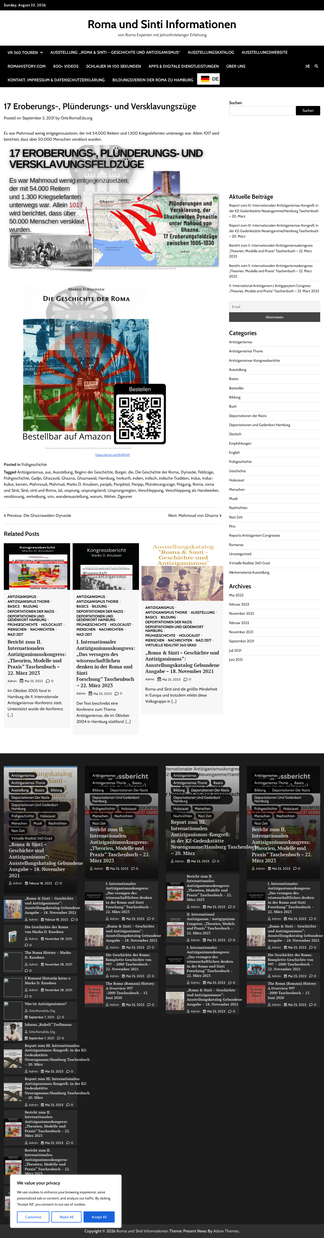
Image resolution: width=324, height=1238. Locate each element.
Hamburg (106, 478)
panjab (106, 484)
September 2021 (241, 641)
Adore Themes (226, 1231)
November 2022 (241, 613)
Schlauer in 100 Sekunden (113, 66)
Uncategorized (240, 553)
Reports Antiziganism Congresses (254, 535)
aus (48, 472)
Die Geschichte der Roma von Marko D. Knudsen (46, 929)
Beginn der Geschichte (94, 472)
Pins (232, 526)
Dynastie (188, 472)
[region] (66, 1201)
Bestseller (236, 388)
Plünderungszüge (160, 484)
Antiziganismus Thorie (29, 601)
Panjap (137, 484)
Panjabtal (122, 484)
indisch (151, 478)
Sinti (24, 490)
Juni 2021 (236, 659)
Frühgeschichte (34, 464)
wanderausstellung (72, 496)
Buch (233, 406)
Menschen (17, 629)
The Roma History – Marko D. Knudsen (48, 955)
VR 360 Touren (23, 52)
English (234, 452)
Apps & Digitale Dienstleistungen (184, 66)
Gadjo (36, 478)
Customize (33, 1217)
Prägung (184, 484)
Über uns (235, 66)
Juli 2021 (235, 650)
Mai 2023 (236, 595)
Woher (109, 496)
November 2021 (241, 632)
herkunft (123, 478)
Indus (195, 478)
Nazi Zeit (15, 634)
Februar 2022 (239, 622)
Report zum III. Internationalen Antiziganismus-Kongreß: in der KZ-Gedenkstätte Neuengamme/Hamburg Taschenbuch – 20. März (274, 211)
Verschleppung (150, 490)
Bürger (120, 472)
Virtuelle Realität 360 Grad (170, 645)
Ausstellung (63, 472)
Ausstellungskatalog (211, 52)
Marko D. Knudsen (82, 484)
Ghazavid (51, 478)
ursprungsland (93, 490)
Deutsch (235, 434)
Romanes (236, 544)
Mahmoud (38, 484)
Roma (198, 484)
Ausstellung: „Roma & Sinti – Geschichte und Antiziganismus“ (115, 52)
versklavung (14, 496)
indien (138, 478)
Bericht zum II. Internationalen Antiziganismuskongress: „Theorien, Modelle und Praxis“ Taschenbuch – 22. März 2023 (37, 657)
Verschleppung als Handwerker (191, 490)
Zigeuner (124, 496)
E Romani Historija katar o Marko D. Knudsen (47, 980)
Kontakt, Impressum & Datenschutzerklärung (56, 80)
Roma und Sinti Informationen (162, 24)
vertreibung (35, 496)
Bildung (30, 606)
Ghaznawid (86, 478)
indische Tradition (174, 478)
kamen (21, 484)
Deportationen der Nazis (31, 611)
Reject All (66, 1217)
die (130, 472)
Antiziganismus (30, 472)
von (50, 496)
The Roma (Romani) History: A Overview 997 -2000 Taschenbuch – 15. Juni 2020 (130, 990)
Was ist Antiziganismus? (46, 1003)
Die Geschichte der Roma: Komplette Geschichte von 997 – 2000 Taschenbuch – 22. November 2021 (128, 961)
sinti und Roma (43, 490)
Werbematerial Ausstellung (249, 572)
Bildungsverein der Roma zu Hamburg (152, 80)
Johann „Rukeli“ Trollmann (48, 1024)
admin (12, 681)
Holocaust (51, 624)
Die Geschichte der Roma (157, 472)
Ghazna (68, 478)
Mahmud (57, 484)
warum (96, 496)
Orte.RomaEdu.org (76, 118)
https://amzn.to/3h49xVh (112, 455)
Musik (233, 498)
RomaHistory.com (27, 66)
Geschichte (237, 470)
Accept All (99, 1217)
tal (60, 490)
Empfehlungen (240, 443)
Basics (13, 606)
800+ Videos (65, 66)
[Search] (316, 66)
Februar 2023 (239, 604)
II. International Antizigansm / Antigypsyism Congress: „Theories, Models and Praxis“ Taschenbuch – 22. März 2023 (211, 923)
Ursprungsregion (122, 490)
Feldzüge (205, 472)
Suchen (235, 102)
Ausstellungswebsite (265, 52)
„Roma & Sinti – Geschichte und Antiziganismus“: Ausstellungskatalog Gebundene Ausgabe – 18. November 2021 (182, 662)
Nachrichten (42, 629)
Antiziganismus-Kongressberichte (254, 360)
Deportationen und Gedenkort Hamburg (27, 618)
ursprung (71, 490)
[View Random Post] (307, 66)
